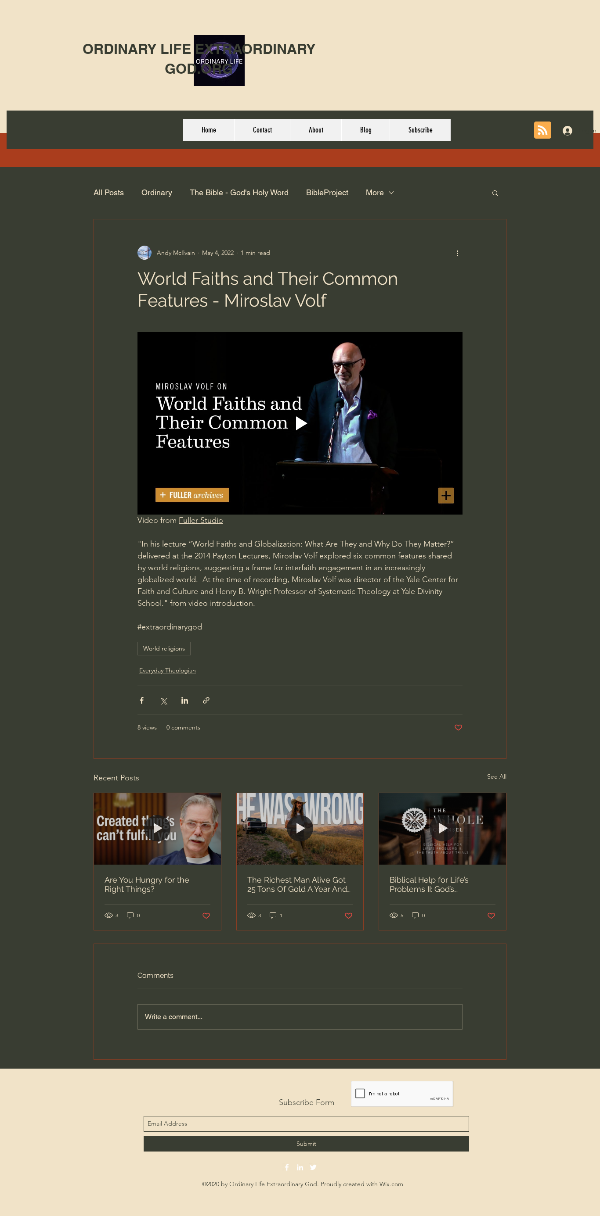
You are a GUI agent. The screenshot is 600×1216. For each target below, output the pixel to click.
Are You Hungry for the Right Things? (147, 884)
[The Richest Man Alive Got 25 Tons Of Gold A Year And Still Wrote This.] (300, 828)
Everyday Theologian (167, 670)
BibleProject (327, 192)
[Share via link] (206, 700)
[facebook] (286, 1167)
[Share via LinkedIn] (185, 700)
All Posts (109, 192)
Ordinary (156, 192)
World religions (164, 648)
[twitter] (313, 1167)
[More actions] (457, 252)
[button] (495, 192)
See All (496, 776)
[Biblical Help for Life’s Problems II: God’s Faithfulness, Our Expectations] (442, 828)
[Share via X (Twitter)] (163, 700)
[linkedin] (300, 1167)
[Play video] (300, 423)
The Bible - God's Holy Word (239, 192)
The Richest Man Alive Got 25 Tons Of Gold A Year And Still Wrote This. (297, 884)
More (375, 192)
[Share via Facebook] (141, 700)
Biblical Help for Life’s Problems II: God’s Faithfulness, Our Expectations (429, 884)
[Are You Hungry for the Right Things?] (157, 828)
